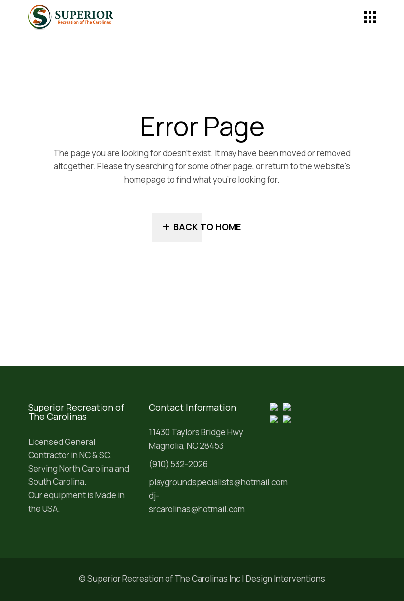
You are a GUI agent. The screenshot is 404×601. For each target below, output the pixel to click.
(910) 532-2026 (178, 464)
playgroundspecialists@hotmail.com (218, 482)
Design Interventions (285, 578)
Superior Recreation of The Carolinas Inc (163, 578)
